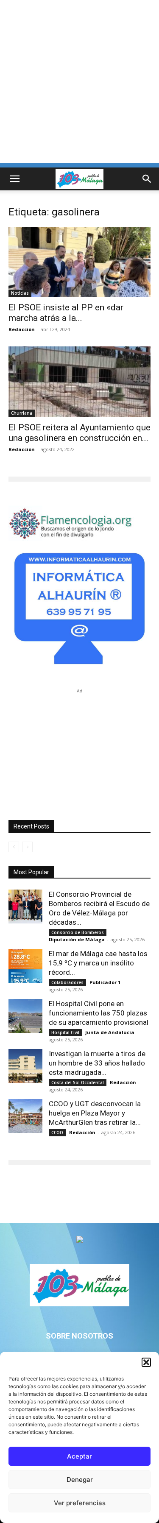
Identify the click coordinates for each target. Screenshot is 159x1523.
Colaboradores (67, 982)
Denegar (80, 1480)
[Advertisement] (79, 83)
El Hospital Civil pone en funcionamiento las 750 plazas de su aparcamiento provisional (98, 1012)
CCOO (57, 1132)
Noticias (20, 293)
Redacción (21, 329)
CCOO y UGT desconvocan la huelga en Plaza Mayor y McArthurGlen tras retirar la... (95, 1113)
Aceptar (79, 1456)
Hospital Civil (65, 1032)
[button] (146, 1362)
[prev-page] (13, 847)
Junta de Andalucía (109, 1032)
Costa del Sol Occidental (77, 1082)
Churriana (21, 413)
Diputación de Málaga (77, 939)
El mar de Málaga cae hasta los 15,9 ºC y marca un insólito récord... (98, 962)
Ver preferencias (80, 1503)
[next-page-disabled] (27, 847)
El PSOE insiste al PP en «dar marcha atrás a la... (65, 312)
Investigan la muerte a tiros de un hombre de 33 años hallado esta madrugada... (97, 1063)
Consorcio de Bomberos (77, 932)
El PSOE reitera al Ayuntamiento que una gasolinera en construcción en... (79, 432)
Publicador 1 (104, 982)
